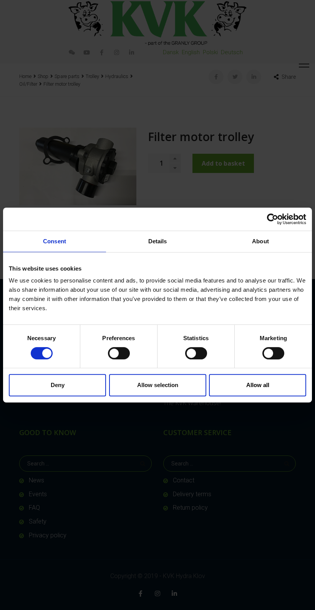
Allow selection (157, 385)
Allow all (257, 385)
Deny (58, 385)
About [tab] (260, 241)
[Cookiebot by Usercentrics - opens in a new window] (272, 219)
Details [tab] (157, 241)
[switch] (119, 353)
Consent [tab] (54, 241)
